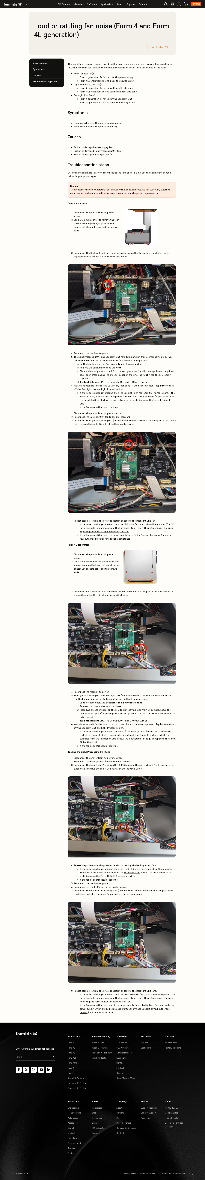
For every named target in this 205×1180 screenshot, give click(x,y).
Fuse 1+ (71, 1073)
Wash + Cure (98, 1042)
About (119, 1107)
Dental (119, 1062)
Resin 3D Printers (76, 1078)
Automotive (73, 1118)
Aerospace (73, 1122)
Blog (94, 1112)
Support (131, 4)
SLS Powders (122, 1047)
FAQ (191, 1173)
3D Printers (64, 4)
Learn (120, 4)
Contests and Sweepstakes (172, 1173)
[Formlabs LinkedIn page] (49, 1070)
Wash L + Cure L (99, 1047)
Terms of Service (147, 1173)
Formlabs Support (159, 535)
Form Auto (72, 1062)
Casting (120, 1073)
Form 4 (71, 1042)
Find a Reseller (172, 1118)
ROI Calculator (98, 1128)
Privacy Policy (130, 1173)
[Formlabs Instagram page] (34, 1070)
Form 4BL (72, 1057)
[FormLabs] (13, 4)
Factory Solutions (173, 1047)
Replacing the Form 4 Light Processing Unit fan (104, 531)
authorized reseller (94, 538)
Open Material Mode (126, 1078)
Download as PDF (159, 46)
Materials (79, 4)
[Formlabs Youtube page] (41, 1070)
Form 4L (71, 1052)
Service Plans (171, 1042)
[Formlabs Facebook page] (19, 1070)
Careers (120, 1112)
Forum (95, 1133)
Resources (97, 1118)
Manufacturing (74, 1112)
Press (119, 1118)
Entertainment (74, 1143)
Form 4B (71, 1047)
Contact (143, 4)
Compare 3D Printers (77, 1088)
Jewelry (71, 1148)
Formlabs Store (92, 399)
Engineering (122, 1057)
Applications (107, 4)
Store (196, 4)
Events (95, 1122)
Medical (120, 1068)
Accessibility (146, 1118)
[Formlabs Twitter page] (26, 1070)
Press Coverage (123, 1122)
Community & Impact (126, 1128)
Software (92, 4)
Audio (70, 1153)
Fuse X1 (71, 1068)
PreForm (144, 1042)
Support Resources (149, 1107)
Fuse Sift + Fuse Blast (102, 1052)
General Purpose (124, 1052)
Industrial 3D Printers (77, 1083)
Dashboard (146, 1047)
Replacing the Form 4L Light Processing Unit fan (111, 876)
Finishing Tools (99, 1057)
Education (72, 1138)
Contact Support (148, 1112)
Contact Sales (171, 1112)
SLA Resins (121, 1042)
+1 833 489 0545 (173, 1107)
